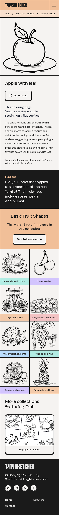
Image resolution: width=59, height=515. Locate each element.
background (23, 160)
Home (8, 499)
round (38, 160)
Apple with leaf (47, 13)
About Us (38, 499)
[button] (29, 46)
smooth (15, 163)
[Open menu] (54, 5)
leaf (44, 160)
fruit (32, 160)
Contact (10, 505)
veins (7, 163)
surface (28, 163)
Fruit (7, 13)
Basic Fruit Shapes (25, 13)
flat (22, 163)
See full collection (29, 239)
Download (21, 95)
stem (49, 160)
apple (13, 160)
